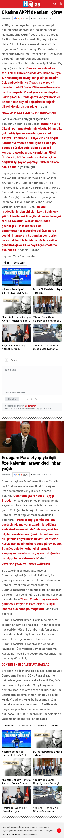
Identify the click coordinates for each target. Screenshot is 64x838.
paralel (54, 725)
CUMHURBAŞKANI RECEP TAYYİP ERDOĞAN (25, 725)
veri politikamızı (14, 834)
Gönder (12, 398)
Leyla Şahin (19, 262)
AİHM (6, 262)
